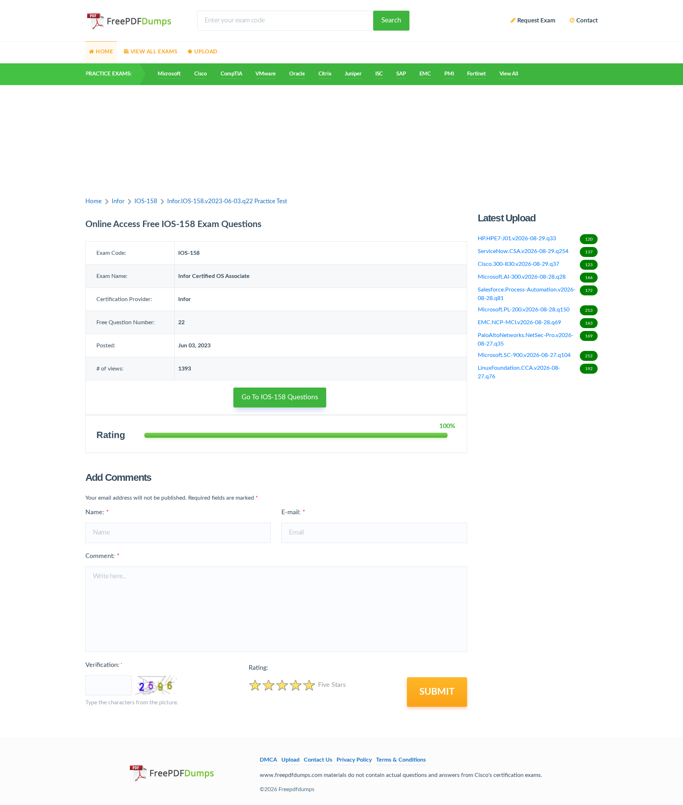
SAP (401, 74)
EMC (425, 74)
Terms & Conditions (401, 760)
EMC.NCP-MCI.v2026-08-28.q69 (535, 322)
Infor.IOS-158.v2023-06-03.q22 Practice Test (227, 201)
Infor (118, 201)
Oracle (297, 74)
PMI (449, 74)
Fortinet (476, 74)
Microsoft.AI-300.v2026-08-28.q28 (535, 277)
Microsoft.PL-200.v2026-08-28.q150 (535, 309)
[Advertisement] (341, 138)
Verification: (103, 665)
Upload (290, 760)
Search (391, 20)
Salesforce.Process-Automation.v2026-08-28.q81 (535, 294)
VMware (265, 74)
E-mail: (293, 512)
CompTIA (231, 74)
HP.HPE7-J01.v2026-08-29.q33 (535, 238)
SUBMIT (437, 691)
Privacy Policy (354, 760)
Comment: (102, 556)
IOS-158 (145, 201)
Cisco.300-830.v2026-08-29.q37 (535, 264)
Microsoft (169, 74)
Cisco (200, 74)
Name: (96, 512)
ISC (379, 74)
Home (93, 201)
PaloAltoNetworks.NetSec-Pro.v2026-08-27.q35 (535, 339)
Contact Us (318, 760)
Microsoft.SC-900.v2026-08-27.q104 (535, 355)
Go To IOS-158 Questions (280, 397)
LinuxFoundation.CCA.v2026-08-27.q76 (535, 372)
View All (508, 74)
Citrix (325, 74)
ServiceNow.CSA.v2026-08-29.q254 (535, 251)
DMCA (268, 760)
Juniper (353, 74)
